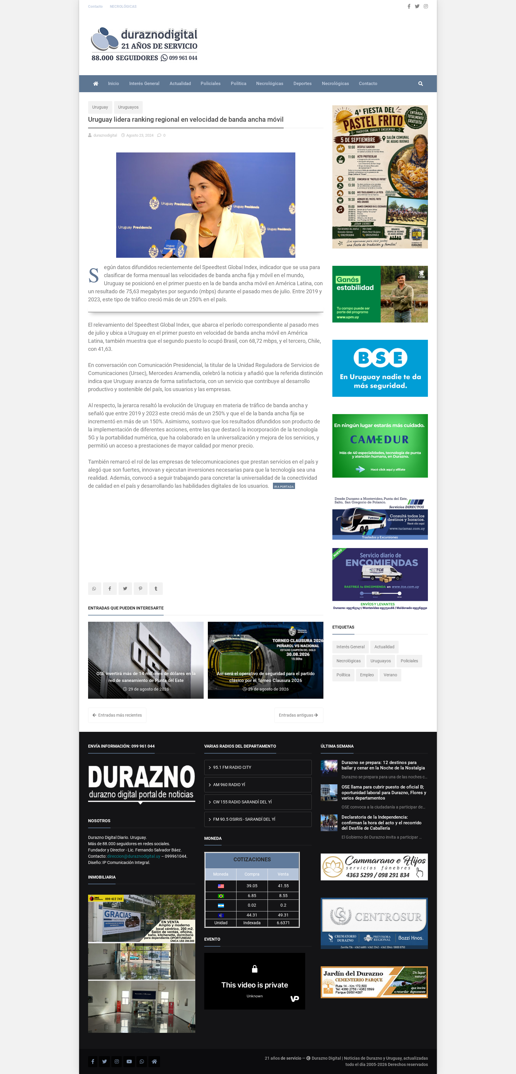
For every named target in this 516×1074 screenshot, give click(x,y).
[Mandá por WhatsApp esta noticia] (94, 588)
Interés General (144, 83)
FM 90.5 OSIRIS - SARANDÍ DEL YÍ (243, 819)
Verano (390, 674)
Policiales (211, 83)
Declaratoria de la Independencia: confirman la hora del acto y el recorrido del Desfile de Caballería (382, 822)
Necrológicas (269, 83)
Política (238, 83)
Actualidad (180, 83)
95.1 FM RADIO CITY (231, 767)
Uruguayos (128, 107)
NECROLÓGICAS (123, 6)
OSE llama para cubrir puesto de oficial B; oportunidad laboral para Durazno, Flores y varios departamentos (384, 792)
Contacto (96, 6)
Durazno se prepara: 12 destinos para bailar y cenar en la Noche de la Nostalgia (383, 765)
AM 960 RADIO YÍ (228, 784)
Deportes (303, 83)
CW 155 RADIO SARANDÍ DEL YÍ (242, 802)
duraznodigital (105, 135)
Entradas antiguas (296, 715)
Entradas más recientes (119, 715)
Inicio (113, 83)
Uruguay (100, 107)
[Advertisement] (205, 531)
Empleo (367, 674)
